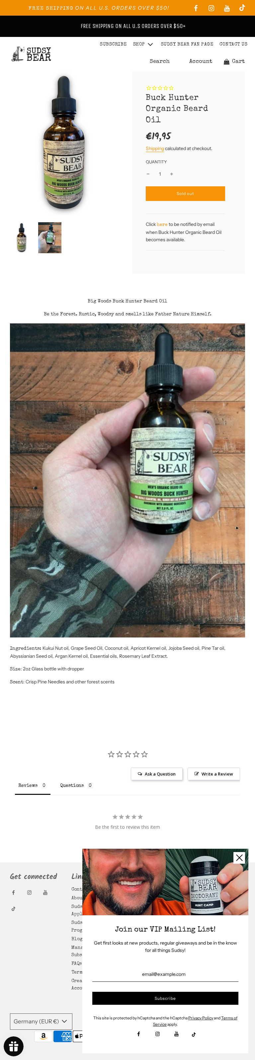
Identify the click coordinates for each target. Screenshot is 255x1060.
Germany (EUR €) (37, 1021)
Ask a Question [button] (160, 774)
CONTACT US (233, 44)
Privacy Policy (200, 1017)
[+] (171, 174)
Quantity (156, 161)
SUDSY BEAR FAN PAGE (187, 44)
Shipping (155, 148)
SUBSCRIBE (113, 44)
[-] (148, 174)
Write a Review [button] (217, 774)
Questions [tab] (72, 786)
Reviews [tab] (28, 786)
